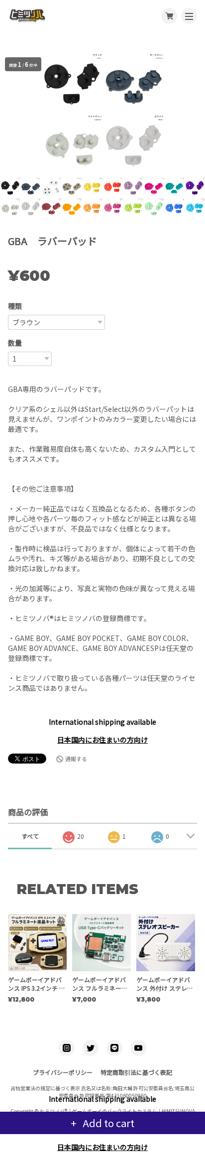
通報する (76, 759)
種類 (15, 306)
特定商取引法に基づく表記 (136, 1072)
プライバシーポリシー (63, 1072)
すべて (30, 836)
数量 (15, 343)
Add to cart (107, 1123)
